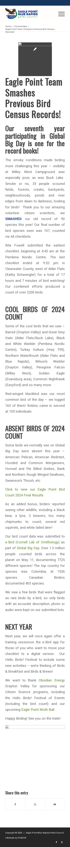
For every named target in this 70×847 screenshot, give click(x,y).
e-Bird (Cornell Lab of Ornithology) (32, 542)
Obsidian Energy (52, 680)
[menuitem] (60, 13)
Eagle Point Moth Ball (37, 710)
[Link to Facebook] (56, 842)
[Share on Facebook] (15, 804)
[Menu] (60, 13)
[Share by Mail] (55, 804)
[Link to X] (62, 842)
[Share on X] (35, 804)
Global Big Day (28, 548)
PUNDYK (22, 838)
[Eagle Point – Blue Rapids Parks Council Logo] (29, 13)
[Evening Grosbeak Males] (35, 59)
